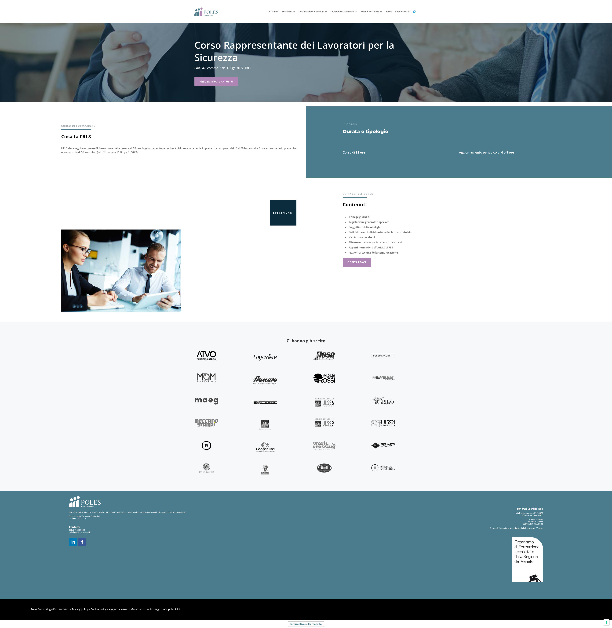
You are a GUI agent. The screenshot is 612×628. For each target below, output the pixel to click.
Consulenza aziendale (342, 11)
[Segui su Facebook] (82, 542)
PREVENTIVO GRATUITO (216, 81)
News (389, 11)
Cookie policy (98, 609)
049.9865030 (79, 530)
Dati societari (61, 609)
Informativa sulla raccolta (306, 624)
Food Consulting (370, 11)
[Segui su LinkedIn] (73, 542)
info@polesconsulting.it (80, 532)
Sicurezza (287, 11)
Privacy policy (80, 609)
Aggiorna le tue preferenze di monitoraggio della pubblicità (144, 609)
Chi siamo (273, 11)
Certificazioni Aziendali (311, 11)
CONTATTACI (357, 262)
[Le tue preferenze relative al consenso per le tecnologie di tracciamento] (606, 622)
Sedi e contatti (403, 11)
